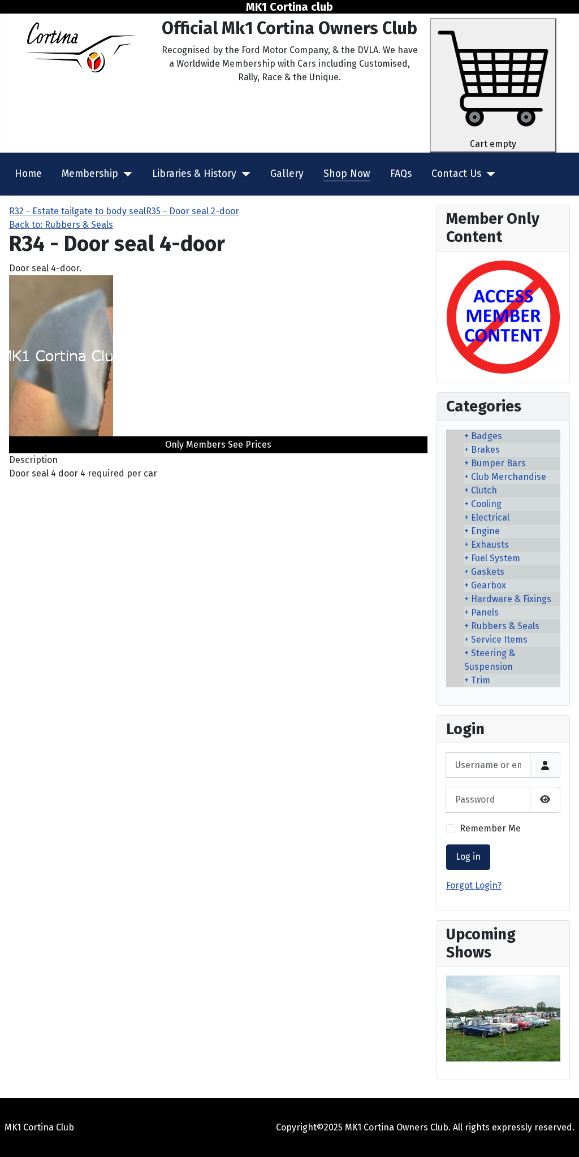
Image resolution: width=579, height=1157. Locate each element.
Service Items (499, 639)
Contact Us (456, 174)
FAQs (401, 174)
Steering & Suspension (489, 660)
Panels (485, 612)
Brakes (485, 449)
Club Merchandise (508, 476)
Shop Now (346, 174)
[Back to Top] (559, 1136)
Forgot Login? (474, 885)
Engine (485, 531)
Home (28, 174)
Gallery (287, 174)
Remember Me (490, 828)
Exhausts (490, 544)
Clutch (484, 490)
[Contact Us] (488, 174)
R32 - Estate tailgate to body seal (77, 211)
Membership (90, 174)
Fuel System (495, 558)
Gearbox (488, 585)
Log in (468, 856)
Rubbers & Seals (505, 626)
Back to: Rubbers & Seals (61, 224)
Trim (480, 680)
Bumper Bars (498, 463)
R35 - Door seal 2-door (192, 211)
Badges (486, 436)
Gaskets (487, 571)
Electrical (490, 517)
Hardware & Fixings (511, 598)
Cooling (486, 504)
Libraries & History (194, 174)
